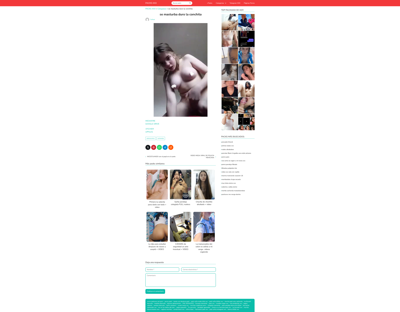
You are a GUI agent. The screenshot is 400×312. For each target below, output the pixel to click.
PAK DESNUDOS (188, 303)
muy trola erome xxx (229, 183)
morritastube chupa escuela (231, 179)
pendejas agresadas (204, 307)
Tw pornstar (192, 307)
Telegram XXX (235, 3)
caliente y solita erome (229, 187)
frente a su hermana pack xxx (221, 307)
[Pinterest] (153, 147)
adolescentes (151, 138)
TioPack (152, 19)
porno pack (168, 301)
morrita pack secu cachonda (233, 301)
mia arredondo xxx (236, 303)
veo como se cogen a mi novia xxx (233, 161)
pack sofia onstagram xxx (217, 309)
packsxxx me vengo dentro (231, 194)
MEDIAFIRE (150, 121)
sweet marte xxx (183, 305)
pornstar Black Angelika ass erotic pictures (236, 153)
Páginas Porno (249, 3)
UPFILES (149, 132)
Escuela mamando (201, 303)
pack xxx (211, 303)
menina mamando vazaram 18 (232, 176)
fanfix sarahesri (171, 305)
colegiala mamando (214, 305)
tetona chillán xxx (233, 309)
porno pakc (225, 157)
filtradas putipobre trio (229, 168)
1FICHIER (149, 129)
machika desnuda (159, 303)
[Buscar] (190, 3)
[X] (147, 147)
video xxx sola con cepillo (230, 172)
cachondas (161, 138)
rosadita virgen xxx (222, 303)
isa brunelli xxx (237, 307)
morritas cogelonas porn (198, 305)
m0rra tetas (189, 309)
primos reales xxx (228, 146)
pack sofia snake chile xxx (199, 301)
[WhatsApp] (159, 147)
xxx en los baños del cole (166, 307)
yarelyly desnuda (159, 305)
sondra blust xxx (178, 309)
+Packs (209, 3)
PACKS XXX (151, 3)
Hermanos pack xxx (201, 309)
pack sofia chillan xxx (216, 301)
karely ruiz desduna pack (181, 301)
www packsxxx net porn (155, 301)
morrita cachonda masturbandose (233, 191)
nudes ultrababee (228, 149)
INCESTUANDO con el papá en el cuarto (161, 156)
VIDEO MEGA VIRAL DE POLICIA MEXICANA (202, 156)
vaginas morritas (166, 309)
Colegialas (162, 8)
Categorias (220, 3)
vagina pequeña (181, 307)
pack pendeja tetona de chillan (231, 305)
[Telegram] (165, 147)
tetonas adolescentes (174, 303)
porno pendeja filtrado (229, 164)
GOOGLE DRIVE (152, 124)
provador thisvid (227, 142)
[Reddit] (170, 147)
